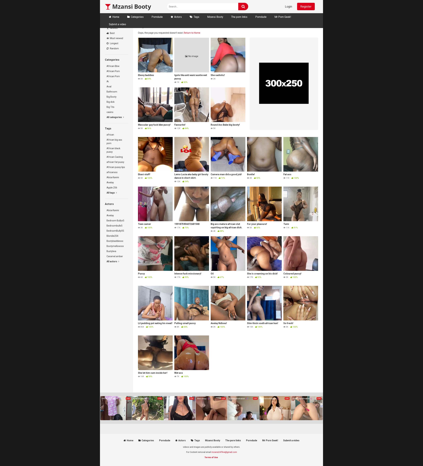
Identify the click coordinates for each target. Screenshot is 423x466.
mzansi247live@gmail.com (224, 452)
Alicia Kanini (113, 177)
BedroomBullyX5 (115, 230)
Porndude (157, 16)
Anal (109, 86)
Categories (137, 16)
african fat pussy (115, 162)
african (110, 134)
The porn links (239, 16)
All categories (114, 117)
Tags (196, 16)
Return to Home (192, 32)
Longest (113, 43)
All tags (111, 192)
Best (112, 33)
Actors (178, 16)
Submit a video (117, 24)
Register (305, 6)
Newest (113, 28)
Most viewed (116, 38)
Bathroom (112, 91)
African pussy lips (116, 167)
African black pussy (113, 150)
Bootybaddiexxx (115, 241)
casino (110, 112)
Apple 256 (112, 187)
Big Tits (110, 107)
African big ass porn (114, 141)
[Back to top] (411, 456)
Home (115, 16)
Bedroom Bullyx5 (115, 220)
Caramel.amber (115, 256)
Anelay (110, 182)
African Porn (113, 71)
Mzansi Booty (131, 6)
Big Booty (111, 96)
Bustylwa (111, 251)
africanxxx (112, 172)
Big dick (111, 102)
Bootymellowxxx (115, 246)
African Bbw (113, 66)
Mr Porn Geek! (282, 16)
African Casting (115, 157)
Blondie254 (112, 236)
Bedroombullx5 (114, 225)
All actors (112, 261)
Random (114, 48)
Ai (108, 81)
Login (288, 6)
